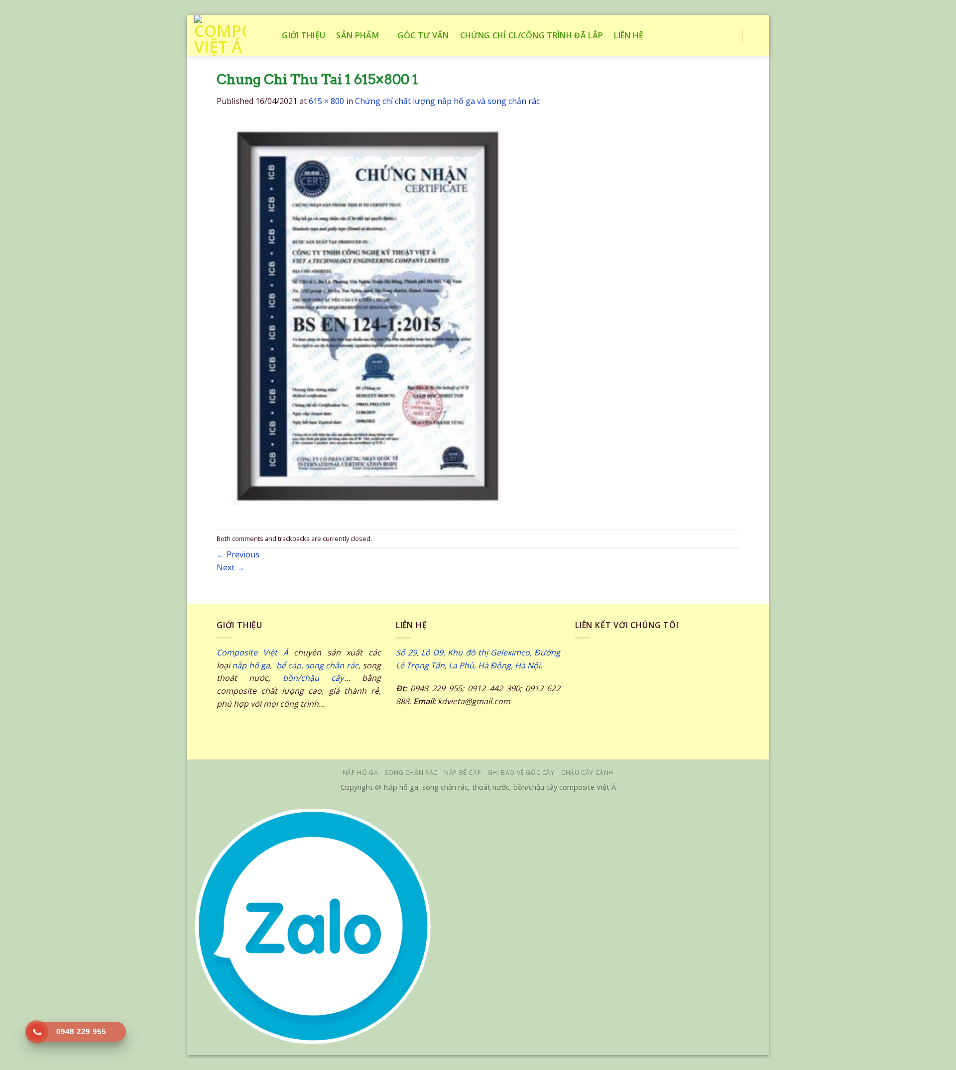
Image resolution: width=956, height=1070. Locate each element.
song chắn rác (331, 665)
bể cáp (287, 665)
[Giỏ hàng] (757, 35)
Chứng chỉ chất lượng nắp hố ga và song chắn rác (447, 101)
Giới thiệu (303, 35)
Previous (238, 554)
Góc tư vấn (423, 35)
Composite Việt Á (252, 652)
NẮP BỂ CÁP (462, 772)
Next (230, 567)
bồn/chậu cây (313, 677)
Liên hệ (628, 35)
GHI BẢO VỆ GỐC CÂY (521, 772)
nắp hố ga (251, 665)
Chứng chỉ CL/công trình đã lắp (531, 35)
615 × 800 (326, 101)
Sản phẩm (357, 35)
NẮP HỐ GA (360, 772)
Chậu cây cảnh (587, 772)
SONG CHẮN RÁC (411, 772)
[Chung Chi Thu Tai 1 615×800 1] (370, 318)
